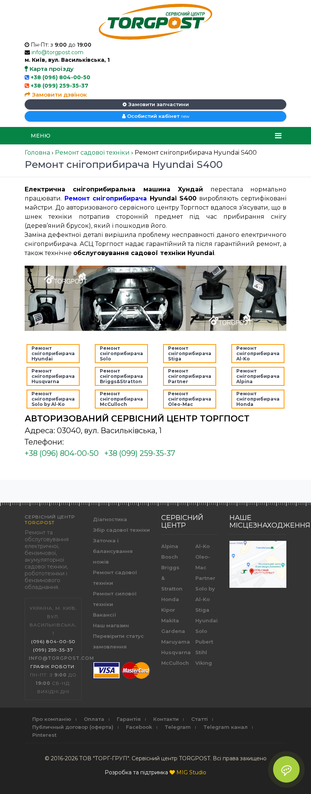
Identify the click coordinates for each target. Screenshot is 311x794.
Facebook (139, 727)
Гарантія (129, 719)
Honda (170, 599)
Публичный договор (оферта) (72, 727)
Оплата (94, 719)
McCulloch (175, 663)
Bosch (169, 557)
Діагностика (110, 519)
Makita (170, 620)
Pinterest (44, 735)
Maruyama (175, 642)
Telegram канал (225, 727)
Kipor (168, 610)
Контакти (166, 719)
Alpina (169, 546)
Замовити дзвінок (58, 94)
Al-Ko (202, 546)
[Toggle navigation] (278, 135)
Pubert (204, 642)
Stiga (202, 610)
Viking (203, 663)
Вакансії (104, 615)
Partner (205, 578)
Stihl (201, 652)
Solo (201, 631)
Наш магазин (111, 625)
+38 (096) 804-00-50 (60, 77)
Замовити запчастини (158, 104)
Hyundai (206, 620)
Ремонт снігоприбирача (105, 198)
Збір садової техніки (121, 530)
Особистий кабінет (157, 116)
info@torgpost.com (57, 52)
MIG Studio (191, 772)
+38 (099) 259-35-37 (59, 85)
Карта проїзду (51, 68)
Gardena (173, 631)
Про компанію (51, 719)
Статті (199, 719)
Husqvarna (176, 652)
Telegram (178, 727)
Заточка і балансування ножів (113, 551)
